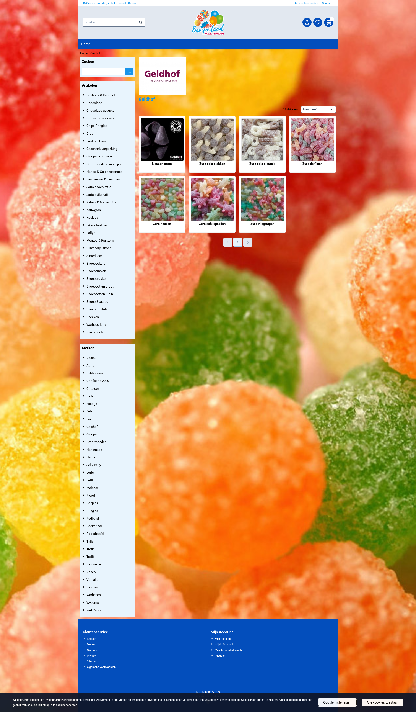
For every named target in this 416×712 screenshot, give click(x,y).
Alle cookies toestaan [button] (382, 702)
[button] (307, 22)
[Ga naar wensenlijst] (317, 22)
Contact (327, 3)
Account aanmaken (306, 3)
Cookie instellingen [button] (337, 702)
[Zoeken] (129, 71)
